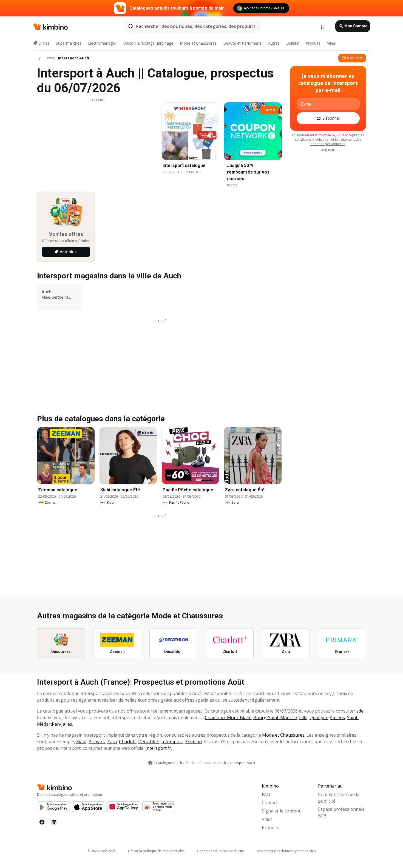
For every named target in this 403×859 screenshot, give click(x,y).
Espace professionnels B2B (341, 812)
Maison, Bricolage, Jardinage (148, 43)
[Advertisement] (97, 140)
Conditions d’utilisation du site (220, 851)
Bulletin (292, 43)
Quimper (319, 717)
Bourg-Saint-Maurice (275, 717)
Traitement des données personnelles (286, 851)
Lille (303, 717)
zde (360, 711)
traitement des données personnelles (335, 141)
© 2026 (101, 851)
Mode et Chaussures (198, 43)
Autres (274, 43)
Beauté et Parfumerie (242, 43)
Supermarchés (68, 43)
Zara (112, 742)
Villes (331, 43)
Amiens (337, 717)
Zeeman (193, 742)
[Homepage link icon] (150, 762)
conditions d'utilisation (312, 139)
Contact (270, 803)
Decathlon (148, 742)
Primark (97, 742)
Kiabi (81, 742)
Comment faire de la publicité (338, 797)
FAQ (266, 794)
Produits (313, 43)
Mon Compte (355, 26)
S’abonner (355, 58)
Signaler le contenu (282, 811)
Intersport (172, 742)
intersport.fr (158, 748)
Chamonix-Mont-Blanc (228, 717)
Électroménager (102, 43)
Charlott (127, 742)
